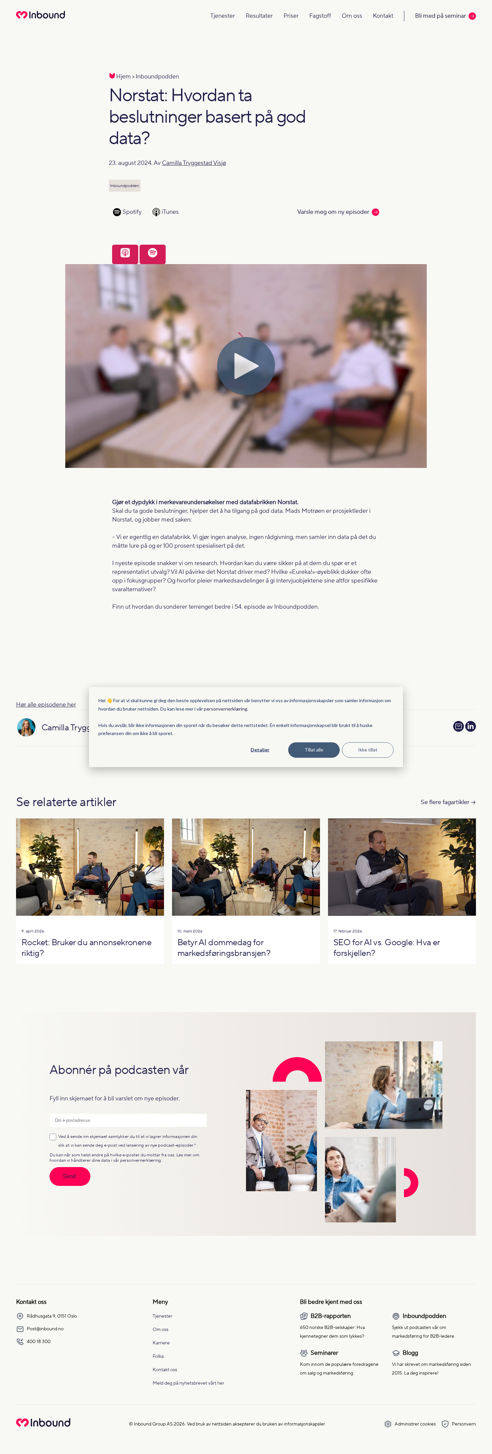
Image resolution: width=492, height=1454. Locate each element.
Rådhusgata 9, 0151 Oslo (52, 1316)
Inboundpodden (157, 76)
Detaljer (260, 749)
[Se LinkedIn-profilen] (470, 728)
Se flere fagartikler (445, 802)
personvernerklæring (225, 708)
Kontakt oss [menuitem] (165, 1370)
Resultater (259, 16)
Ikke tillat (368, 749)
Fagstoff (320, 16)
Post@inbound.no (45, 1329)
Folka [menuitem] (158, 1356)
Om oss (352, 16)
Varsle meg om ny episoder (333, 212)
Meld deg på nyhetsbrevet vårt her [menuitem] (188, 1383)
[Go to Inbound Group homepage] (43, 1425)
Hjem (123, 76)
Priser (291, 16)
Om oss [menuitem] (160, 1330)
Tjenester (222, 16)
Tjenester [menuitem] (162, 1316)
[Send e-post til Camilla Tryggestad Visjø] (458, 726)
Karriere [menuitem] (161, 1343)
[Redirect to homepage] (40, 19)
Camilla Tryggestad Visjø (194, 163)
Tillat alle (314, 749)
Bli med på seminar (440, 16)
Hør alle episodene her (46, 705)
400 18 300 (39, 1342)
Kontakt (383, 16)
